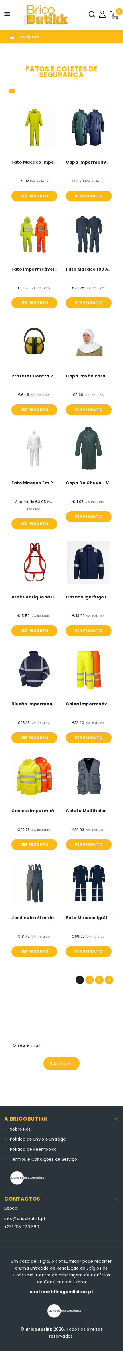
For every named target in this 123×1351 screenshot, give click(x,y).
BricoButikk (39, 1329)
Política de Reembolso (33, 1149)
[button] (7, 15)
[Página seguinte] (109, 980)
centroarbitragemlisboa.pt (62, 1292)
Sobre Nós (20, 1129)
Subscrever (61, 1063)
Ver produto (34, 195)
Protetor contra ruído (37, 376)
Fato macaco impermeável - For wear (55, 162)
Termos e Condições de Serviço (43, 1159)
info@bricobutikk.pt (25, 1218)
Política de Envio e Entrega (38, 1139)
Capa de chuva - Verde (93, 483)
